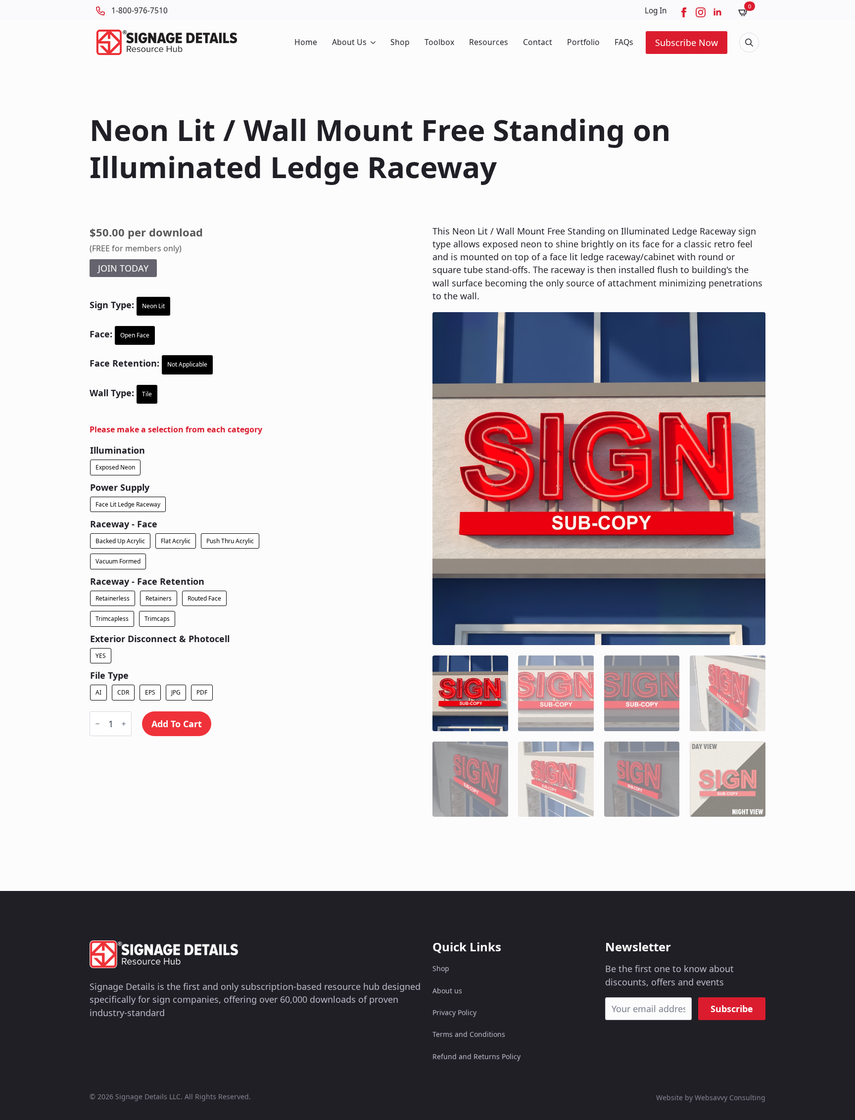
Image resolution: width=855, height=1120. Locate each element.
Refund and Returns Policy (476, 1056)
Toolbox (439, 42)
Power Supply (119, 487)
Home (305, 42)
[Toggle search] (749, 42)
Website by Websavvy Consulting (710, 1097)
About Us (349, 42)
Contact (537, 42)
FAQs (624, 42)
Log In (656, 10)
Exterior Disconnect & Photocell (160, 638)
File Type (109, 675)
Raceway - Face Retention (147, 581)
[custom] (95, 1041)
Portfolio (583, 42)
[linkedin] (717, 12)
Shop (400, 42)
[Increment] (123, 724)
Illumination (117, 450)
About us (447, 990)
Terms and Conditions (468, 1034)
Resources (488, 42)
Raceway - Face (123, 523)
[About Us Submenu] (372, 42)
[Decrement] (97, 724)
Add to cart (176, 724)
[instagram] (701, 12)
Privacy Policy (454, 1012)
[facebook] (684, 12)
